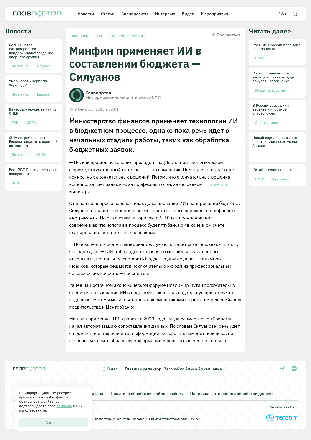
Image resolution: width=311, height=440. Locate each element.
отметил (218, 184)
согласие (64, 406)
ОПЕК (31, 122)
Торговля (279, 179)
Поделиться (228, 35)
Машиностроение (270, 90)
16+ (282, 14)
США (41, 154)
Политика (20, 66)
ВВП (15, 183)
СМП (259, 179)
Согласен (54, 422)
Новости (86, 13)
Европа (43, 94)
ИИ (99, 35)
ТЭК (15, 122)
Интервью (165, 13)
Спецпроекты (134, 13)
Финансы (80, 35)
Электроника (266, 122)
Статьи (108, 13)
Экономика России (126, 35)
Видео (188, 13)
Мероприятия (214, 13)
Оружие (44, 66)
